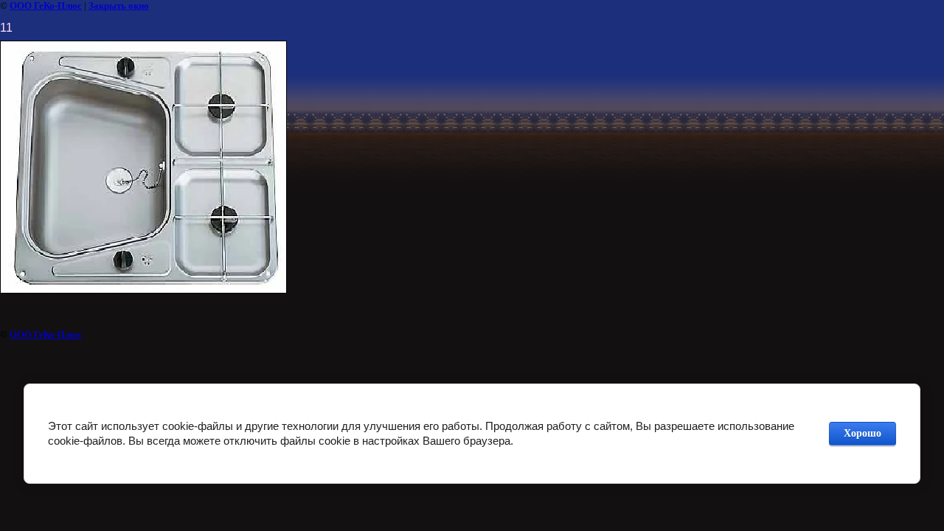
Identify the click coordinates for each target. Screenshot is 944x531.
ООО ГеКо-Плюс (46, 5)
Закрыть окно (118, 5)
